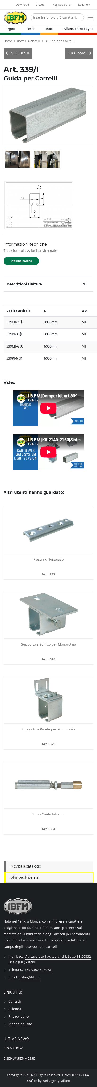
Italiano (83, 4)
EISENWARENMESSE (19, 1058)
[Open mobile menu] (90, 17)
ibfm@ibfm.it (30, 977)
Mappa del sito (20, 1024)
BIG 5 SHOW (13, 1048)
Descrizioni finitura (24, 284)
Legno (10, 28)
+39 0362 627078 (38, 969)
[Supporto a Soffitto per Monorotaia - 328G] (48, 614)
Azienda (14, 1009)
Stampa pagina (21, 261)
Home (8, 41)
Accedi (40, 4)
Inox (49, 28)
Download (22, 4)
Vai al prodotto (49, 551)
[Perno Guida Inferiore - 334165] (48, 784)
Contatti (14, 1001)
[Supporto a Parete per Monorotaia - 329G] (48, 699)
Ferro (30, 28)
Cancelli (34, 41)
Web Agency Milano (56, 1081)
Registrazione (62, 4)
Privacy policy (19, 1016)
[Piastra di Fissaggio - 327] (48, 530)
